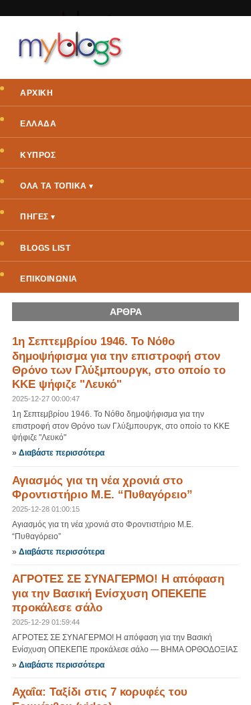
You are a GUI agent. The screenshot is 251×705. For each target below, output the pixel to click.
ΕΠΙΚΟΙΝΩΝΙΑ (49, 279)
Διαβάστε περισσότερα (61, 453)
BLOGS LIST (45, 248)
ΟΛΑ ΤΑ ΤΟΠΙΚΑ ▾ (57, 186)
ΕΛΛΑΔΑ (38, 123)
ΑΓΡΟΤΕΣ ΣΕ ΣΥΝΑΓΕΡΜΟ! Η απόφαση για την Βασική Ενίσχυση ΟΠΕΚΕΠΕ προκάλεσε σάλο (118, 593)
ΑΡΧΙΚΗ (36, 93)
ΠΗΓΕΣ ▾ (38, 216)
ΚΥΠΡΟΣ (38, 155)
